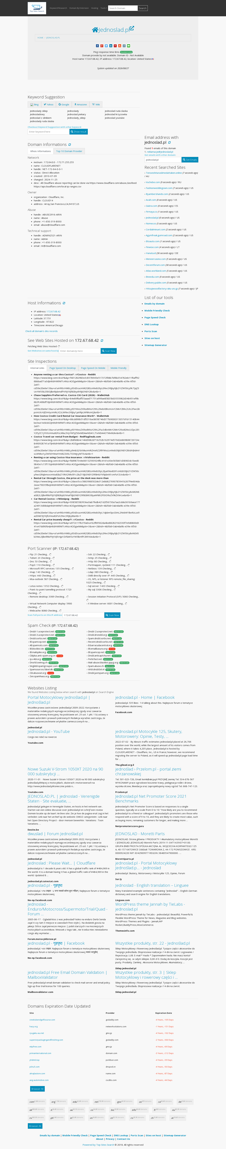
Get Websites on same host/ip (43, 350)
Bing (36, 104)
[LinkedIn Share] (111, 45)
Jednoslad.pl (53, 37)
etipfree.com (35, 1046)
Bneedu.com (152, 276)
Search (142, 8)
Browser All (37, 1088)
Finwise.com (152, 247)
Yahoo (49, 104)
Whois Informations (40, 151)
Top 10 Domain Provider (69, 151)
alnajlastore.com (37, 1073)
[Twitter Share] (106, 45)
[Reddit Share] (124, 45)
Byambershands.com (157, 193)
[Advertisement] (84, 271)
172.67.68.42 (53, 311)
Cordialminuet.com (155, 229)
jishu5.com (35, 1066)
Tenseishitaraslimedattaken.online (164, 172)
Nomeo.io (151, 223)
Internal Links (37, 367)
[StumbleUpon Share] (120, 45)
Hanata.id (151, 253)
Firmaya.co (151, 211)
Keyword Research (58, 8)
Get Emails (191, 159)
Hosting (94, 8)
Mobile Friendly (119, 367)
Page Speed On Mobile (93, 367)
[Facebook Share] (97, 45)
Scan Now (109, 350)
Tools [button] (103, 8)
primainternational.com (40, 1053)
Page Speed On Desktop (63, 367)
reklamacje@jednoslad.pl (160, 151)
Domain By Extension (79, 8)
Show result (79, 131)
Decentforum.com (155, 264)
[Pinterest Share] (115, 45)
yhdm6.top (35, 1060)
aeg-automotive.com (39, 1080)
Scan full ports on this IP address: (45, 615)
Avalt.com (151, 199)
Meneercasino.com (156, 258)
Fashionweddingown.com (159, 187)
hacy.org (34, 1026)
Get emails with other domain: (160, 155)
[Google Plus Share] (102, 45)
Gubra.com (151, 205)
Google (65, 104)
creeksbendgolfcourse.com (42, 1019)
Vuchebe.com (153, 182)
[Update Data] (69, 144)
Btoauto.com (152, 241)
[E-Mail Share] (129, 45)
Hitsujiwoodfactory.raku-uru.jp (162, 288)
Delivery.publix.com (156, 282)
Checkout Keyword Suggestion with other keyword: (55, 127)
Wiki (97, 104)
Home (40, 37)
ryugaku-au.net (37, 1033)
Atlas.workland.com (156, 270)
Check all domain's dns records (41, 331)
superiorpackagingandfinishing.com (46, 1039)
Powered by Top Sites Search (98, 1144)
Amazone (81, 104)
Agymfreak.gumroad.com (159, 235)
